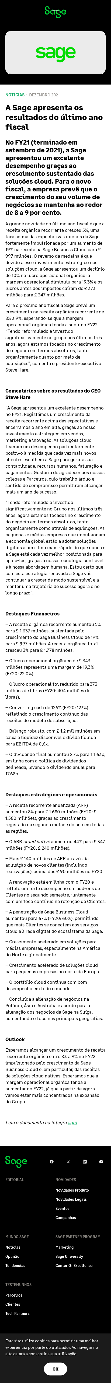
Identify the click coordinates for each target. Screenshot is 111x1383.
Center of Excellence (74, 1265)
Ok (56, 1368)
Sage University (69, 1256)
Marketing (65, 1247)
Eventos (63, 1208)
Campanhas (66, 1217)
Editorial (14, 1179)
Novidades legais (71, 1199)
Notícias (15, 95)
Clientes (12, 1304)
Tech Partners (17, 1313)
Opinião (12, 1256)
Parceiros (13, 1295)
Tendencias (15, 1265)
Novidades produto (72, 1190)
